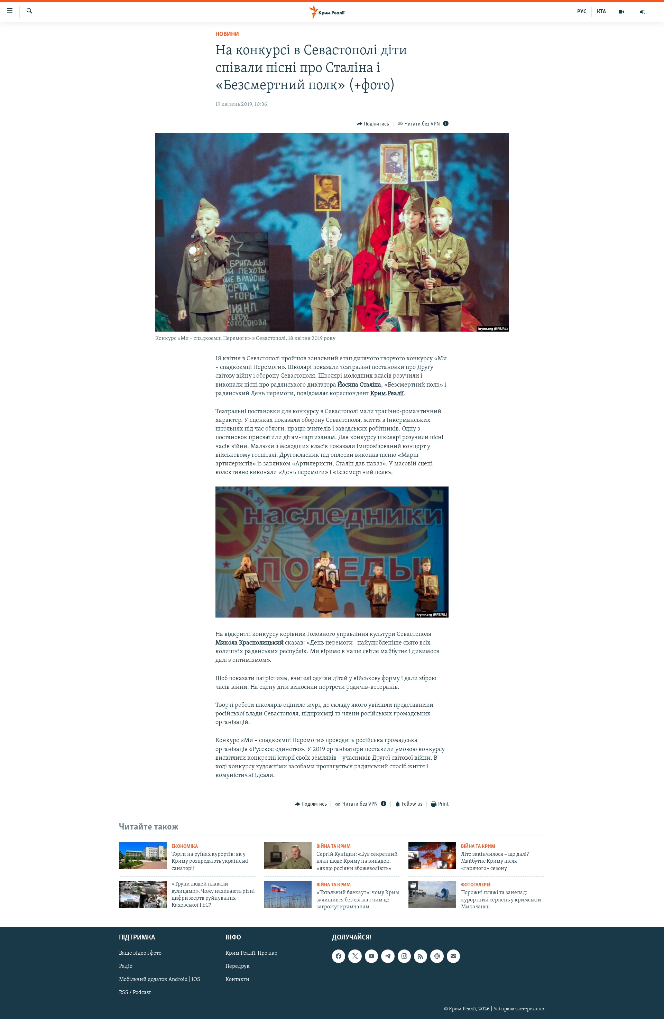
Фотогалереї (475, 885)
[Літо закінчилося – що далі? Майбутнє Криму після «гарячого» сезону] (432, 855)
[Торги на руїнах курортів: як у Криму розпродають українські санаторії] (143, 855)
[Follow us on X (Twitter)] (354, 956)
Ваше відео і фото (140, 953)
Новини (227, 34)
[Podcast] (436, 956)
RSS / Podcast (135, 992)
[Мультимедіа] (621, 12)
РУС (582, 12)
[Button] (373, 124)
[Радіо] (642, 12)
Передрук (237, 966)
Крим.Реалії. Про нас (251, 953)
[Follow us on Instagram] (404, 956)
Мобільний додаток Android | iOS (159, 979)
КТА (601, 12)
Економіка (185, 846)
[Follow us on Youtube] (371, 956)
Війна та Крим (333, 846)
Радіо (125, 966)
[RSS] (420, 956)
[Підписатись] (453, 956)
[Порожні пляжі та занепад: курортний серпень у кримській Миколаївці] (432, 894)
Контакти (237, 979)
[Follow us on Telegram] (387, 956)
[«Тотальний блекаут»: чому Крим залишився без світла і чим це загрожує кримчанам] (288, 894)
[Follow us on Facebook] (338, 956)
